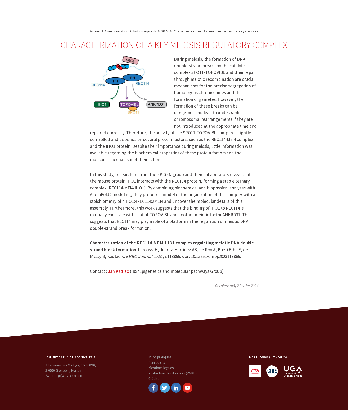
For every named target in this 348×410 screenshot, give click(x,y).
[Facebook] (153, 388)
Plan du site (157, 362)
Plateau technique (141, 11)
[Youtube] (187, 388)
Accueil (95, 31)
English (319, 11)
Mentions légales (161, 367)
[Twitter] (165, 388)
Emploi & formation (210, 11)
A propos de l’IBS (83, 11)
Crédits (153, 378)
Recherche (111, 11)
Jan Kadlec (118, 271)
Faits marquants (145, 31)
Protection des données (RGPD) (172, 373)
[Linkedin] (176, 388)
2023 (165, 31)
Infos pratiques (159, 357)
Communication (175, 11)
